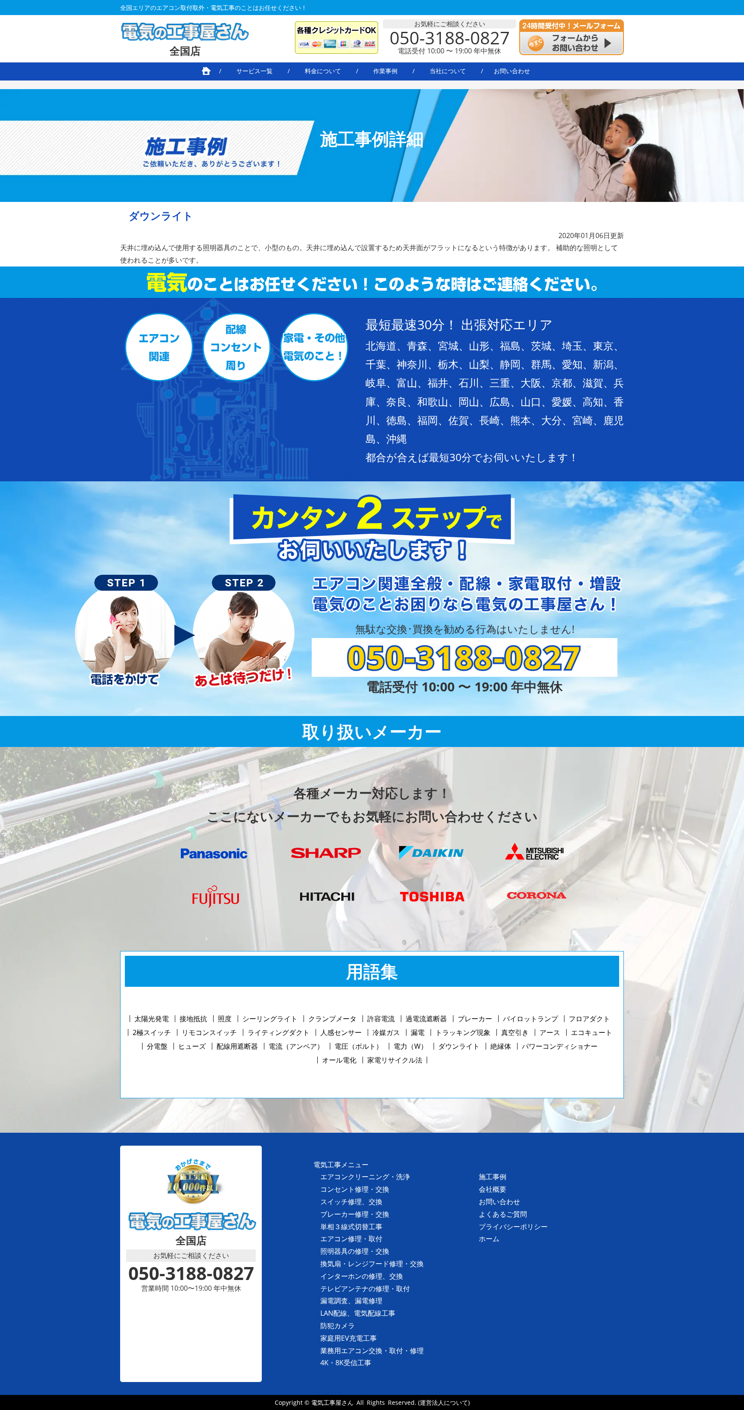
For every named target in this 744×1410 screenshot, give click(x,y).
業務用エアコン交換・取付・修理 (372, 1350)
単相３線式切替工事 (351, 1226)
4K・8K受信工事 (345, 1362)
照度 (225, 1018)
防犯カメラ (337, 1325)
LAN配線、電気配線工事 (357, 1313)
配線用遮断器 (237, 1046)
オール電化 (339, 1060)
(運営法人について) (444, 1402)
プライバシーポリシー (513, 1226)
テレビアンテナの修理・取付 (365, 1288)
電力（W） (411, 1046)
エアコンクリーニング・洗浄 (365, 1176)
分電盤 (157, 1046)
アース (549, 1032)
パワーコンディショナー (560, 1046)
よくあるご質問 (503, 1214)
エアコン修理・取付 (351, 1238)
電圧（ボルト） (359, 1046)
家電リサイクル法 (394, 1060)
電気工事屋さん (332, 1402)
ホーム (489, 1238)
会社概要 (492, 1189)
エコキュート (591, 1032)
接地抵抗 (193, 1018)
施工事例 (492, 1176)
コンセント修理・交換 (354, 1189)
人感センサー (341, 1032)
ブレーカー (475, 1018)
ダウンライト (459, 1046)
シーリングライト (270, 1018)
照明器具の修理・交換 (354, 1251)
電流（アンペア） (296, 1046)
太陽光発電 (151, 1018)
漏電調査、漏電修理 (351, 1300)
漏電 (418, 1032)
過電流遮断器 (426, 1018)
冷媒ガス (386, 1032)
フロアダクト (589, 1018)
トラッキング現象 (462, 1032)
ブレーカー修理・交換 (354, 1214)
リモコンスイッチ (209, 1032)
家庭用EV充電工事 (348, 1338)
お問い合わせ (499, 1201)
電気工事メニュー (341, 1164)
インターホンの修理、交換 (361, 1276)
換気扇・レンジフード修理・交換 (372, 1263)
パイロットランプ (530, 1018)
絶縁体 (500, 1046)
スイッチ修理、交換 (351, 1201)
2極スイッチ (152, 1032)
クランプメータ (332, 1018)
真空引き (515, 1032)
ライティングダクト (279, 1032)
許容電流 (381, 1018)
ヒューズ (192, 1046)
